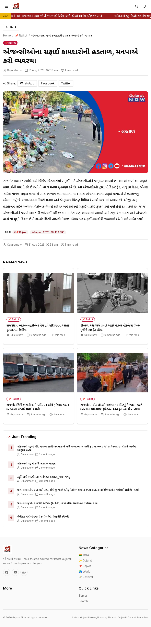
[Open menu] (6, 6)
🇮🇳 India (84, 555)
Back (13, 27)
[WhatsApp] (24, 572)
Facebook (47, 83)
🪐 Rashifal (86, 577)
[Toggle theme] (144, 6)
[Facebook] (6, 572)
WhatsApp (27, 83)
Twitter (66, 83)
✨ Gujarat (85, 560)
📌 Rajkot (21, 35)
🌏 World (84, 571)
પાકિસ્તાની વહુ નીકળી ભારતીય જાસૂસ (129, 16)
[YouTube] (15, 572)
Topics (83, 595)
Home (7, 35)
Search (83, 601)
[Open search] (136, 6)
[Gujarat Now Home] (16, 6)
